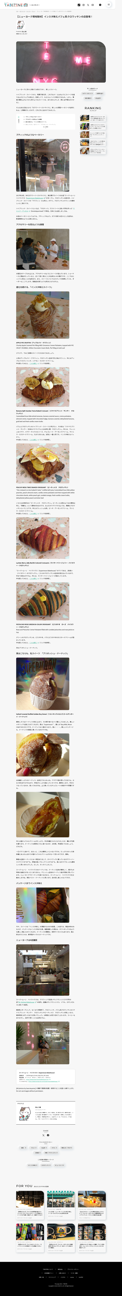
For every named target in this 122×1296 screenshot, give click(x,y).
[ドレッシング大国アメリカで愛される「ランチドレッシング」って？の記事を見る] (84, 134)
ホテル (53, 1148)
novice (72, 1277)
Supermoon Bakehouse (35, 198)
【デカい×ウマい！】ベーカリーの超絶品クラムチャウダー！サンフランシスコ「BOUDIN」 (97, 151)
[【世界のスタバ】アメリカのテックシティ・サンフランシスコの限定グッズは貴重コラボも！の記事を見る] (30, 1232)
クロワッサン (45, 1165)
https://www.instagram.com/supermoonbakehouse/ (43, 1081)
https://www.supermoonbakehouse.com (37, 1079)
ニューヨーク (59, 1165)
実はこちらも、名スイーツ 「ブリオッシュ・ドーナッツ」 (40, 124)
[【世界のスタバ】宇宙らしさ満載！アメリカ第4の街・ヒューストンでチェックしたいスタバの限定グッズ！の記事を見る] (92, 1232)
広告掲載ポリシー (49, 1273)
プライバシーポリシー (73, 1269)
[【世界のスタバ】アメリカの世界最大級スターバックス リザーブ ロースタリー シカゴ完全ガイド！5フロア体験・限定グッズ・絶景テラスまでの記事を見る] (30, 1199)
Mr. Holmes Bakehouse (26, 1002)
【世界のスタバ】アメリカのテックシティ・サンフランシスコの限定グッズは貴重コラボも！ (29, 1245)
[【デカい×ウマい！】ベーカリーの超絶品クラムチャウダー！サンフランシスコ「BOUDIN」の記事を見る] (84, 151)
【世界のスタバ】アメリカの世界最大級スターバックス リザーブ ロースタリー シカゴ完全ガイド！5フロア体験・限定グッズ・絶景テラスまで (29, 1213)
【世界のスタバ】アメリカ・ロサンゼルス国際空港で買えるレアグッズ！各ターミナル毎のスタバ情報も (60, 1246)
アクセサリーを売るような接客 (33, 119)
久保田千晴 (58, 1209)
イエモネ (63, 1277)
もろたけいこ (29, 1209)
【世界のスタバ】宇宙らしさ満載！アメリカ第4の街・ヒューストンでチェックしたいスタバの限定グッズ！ (91, 1246)
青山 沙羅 (24, 31)
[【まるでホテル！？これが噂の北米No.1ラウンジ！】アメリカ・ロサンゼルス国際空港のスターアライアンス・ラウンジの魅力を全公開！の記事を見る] (92, 1199)
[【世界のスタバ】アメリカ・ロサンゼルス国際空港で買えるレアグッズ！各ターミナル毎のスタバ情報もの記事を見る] (61, 1232)
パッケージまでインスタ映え (32, 127)
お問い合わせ (62, 1273)
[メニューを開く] (108, 4)
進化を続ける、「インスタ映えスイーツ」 (35, 122)
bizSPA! (81, 1277)
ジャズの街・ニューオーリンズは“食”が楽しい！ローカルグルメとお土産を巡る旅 (60, 1212)
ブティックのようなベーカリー (33, 117)
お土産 (43, 1148)
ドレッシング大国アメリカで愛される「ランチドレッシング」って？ (97, 134)
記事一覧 (41, 1277)
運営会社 (60, 1269)
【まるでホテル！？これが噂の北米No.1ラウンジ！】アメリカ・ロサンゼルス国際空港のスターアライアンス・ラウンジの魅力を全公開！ (91, 1213)
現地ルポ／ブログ (66, 1148)
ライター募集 (74, 1273)
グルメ (33, 1148)
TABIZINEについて (48, 1269)
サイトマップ (52, 1277)
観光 (22, 1148)
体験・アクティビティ (50, 1153)
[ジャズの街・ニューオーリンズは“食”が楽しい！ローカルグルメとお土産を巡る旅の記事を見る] (61, 1199)
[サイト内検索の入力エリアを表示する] (100, 5)
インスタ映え (32, 1165)
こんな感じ (33, 363)
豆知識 (37, 1153)
